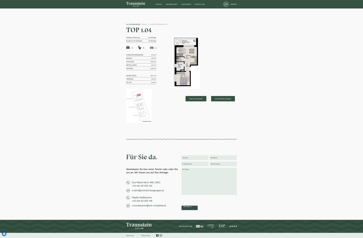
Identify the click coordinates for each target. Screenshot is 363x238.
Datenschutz (145, 235)
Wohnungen (186, 4)
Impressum (130, 235)
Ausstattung (200, 4)
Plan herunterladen (195, 99)
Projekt (159, 4)
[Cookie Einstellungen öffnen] (4, 235)
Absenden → (187, 206)
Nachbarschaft (172, 4)
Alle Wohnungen (133, 24)
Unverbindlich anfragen (223, 99)
